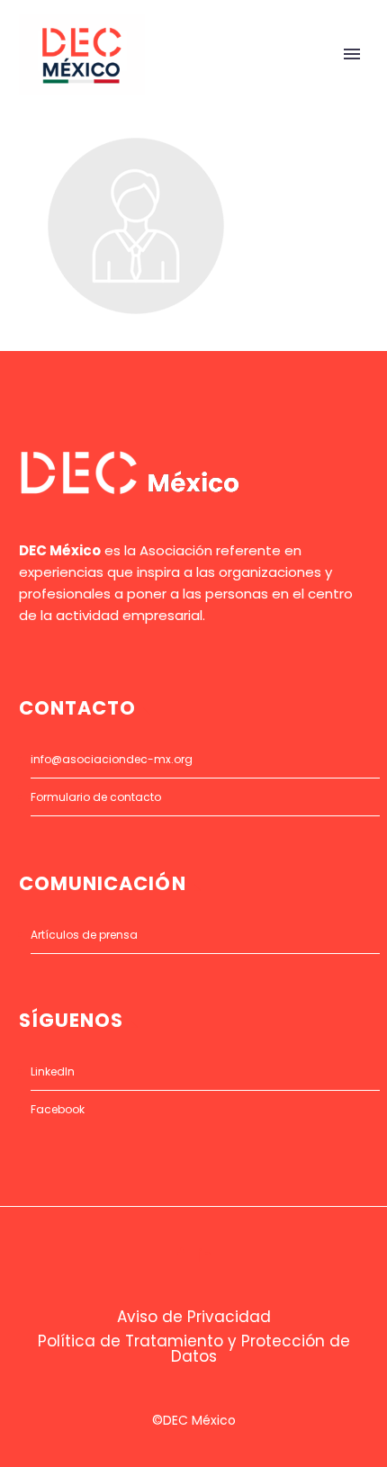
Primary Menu (352, 54)
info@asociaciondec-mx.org (112, 759)
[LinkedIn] (205, 1254)
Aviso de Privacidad (194, 1317)
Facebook (58, 1109)
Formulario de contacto (96, 797)
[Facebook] (182, 1254)
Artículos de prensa (84, 934)
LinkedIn (53, 1071)
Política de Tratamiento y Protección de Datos (194, 1349)
